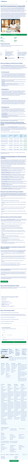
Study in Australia (3, 368)
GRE (1, 451)
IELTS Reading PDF (12, 450)
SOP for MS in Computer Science (14, 441)
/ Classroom (5, 4)
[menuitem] (27, 1)
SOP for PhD (20, 435)
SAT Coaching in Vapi (23, 401)
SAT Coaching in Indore (23, 405)
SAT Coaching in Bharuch (24, 412)
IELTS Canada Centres (3, 422)
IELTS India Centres (3, 421)
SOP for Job (2, 439)
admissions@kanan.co (4, 354)
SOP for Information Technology (5, 442)
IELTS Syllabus (11, 446)
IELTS (1, 385)
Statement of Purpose (21, 434)
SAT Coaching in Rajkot (23, 416)
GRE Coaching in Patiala (10, 406)
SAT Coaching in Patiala (23, 406)
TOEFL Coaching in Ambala (17, 411)
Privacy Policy (14, 339)
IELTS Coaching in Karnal (4, 389)
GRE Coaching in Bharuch (11, 412)
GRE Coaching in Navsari (11, 395)
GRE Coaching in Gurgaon (11, 415)
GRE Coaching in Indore (10, 405)
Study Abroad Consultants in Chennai (22, 364)
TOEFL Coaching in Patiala (17, 406)
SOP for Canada (3, 434)
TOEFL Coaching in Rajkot (17, 417)
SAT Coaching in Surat (23, 394)
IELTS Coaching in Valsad (4, 415)
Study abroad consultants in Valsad (22, 378)
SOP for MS (11, 439)
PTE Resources (3, 446)
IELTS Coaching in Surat (4, 395)
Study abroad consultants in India (22, 380)
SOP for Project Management (13, 442)
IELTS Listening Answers (13, 451)
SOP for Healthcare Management (5, 441)
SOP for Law (11, 434)
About (2, 454)
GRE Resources (20, 445)
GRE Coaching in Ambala (11, 411)
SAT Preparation (8, 368)
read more (18, 55)
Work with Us (16, 454)
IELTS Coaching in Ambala (4, 412)
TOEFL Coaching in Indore (17, 405)
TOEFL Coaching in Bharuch (17, 412)
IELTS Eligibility (3, 449)
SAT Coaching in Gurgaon (24, 415)
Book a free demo (4, 281)
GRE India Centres (10, 417)
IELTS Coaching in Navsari (4, 396)
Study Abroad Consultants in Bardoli (22, 368)
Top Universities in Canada (14, 364)
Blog (4, 454)
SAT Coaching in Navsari (24, 395)
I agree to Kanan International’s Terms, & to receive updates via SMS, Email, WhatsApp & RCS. (13, 339)
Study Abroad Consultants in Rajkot (22, 379)
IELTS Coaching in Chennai (4, 394)
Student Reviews (12, 454)
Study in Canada (3, 364)
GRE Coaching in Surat (10, 394)
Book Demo (25, 143)
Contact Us (7, 454)
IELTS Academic (8, 364)
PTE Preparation (8, 369)
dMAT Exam (20, 449)
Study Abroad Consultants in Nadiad (22, 374)
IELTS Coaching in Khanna (4, 405)
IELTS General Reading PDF (13, 449)
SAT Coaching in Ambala (24, 411)
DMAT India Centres (23, 420)
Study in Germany (3, 369)
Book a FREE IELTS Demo (14, 460)
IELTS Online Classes (3, 420)
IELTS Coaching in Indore (4, 406)
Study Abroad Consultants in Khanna (22, 373)
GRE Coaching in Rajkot (10, 416)
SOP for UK (2, 435)
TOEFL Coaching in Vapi (17, 401)
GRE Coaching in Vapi (10, 401)
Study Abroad (2, 4)
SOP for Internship (12, 435)
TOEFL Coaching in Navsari (17, 395)
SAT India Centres (23, 417)
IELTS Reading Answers (13, 445)
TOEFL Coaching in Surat (17, 394)
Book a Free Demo (13, 34)
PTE (1, 450)
